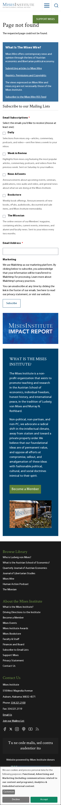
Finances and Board (13, 644)
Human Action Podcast (16, 584)
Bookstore (14, 195)
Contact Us (9, 666)
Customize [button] (8, 792)
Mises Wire (8, 579)
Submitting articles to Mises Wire (23, 68)
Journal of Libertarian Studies (19, 573)
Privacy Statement (13, 660)
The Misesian (16, 215)
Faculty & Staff (11, 639)
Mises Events (10, 623)
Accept (44, 799)
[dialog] (30, 786)
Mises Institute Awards (15, 628)
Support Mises (45, 19)
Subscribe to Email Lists (16, 650)
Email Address (13, 243)
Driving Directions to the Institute (21, 612)
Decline (16, 799)
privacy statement (17, 294)
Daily (11, 132)
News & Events (17, 174)
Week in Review (17, 153)
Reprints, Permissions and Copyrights (25, 75)
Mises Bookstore (12, 634)
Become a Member (25, 489)
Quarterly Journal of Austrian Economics (25, 568)
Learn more (37, 277)
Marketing (9, 259)
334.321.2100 (18, 703)
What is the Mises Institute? (18, 607)
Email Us (7, 715)
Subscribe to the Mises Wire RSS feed (25, 97)
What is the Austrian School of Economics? (26, 562)
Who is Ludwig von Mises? (17, 557)
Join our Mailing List (13, 721)
